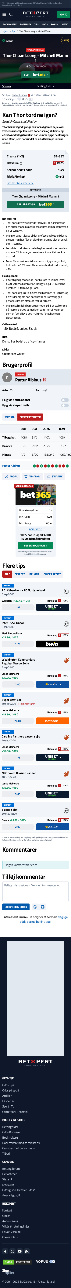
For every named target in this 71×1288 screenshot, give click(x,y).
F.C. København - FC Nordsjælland (23, 590)
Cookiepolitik (10, 1237)
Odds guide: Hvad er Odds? (18, 1190)
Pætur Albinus (19, 95)
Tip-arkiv (34, 476)
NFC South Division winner (19, 773)
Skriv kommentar (16, 907)
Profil (13, 476)
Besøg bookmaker (35, 545)
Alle (7, 574)
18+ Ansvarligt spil (43, 1281)
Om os (6, 1215)
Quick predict (52, 574)
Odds (45, 24)
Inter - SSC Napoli (13, 623)
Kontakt (7, 1210)
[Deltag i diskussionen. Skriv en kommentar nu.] (35, 891)
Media (65, 24)
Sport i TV (8, 1106)
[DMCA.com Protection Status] (17, 1262)
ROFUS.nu (36, 3)
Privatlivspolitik (11, 1231)
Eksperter (8, 1101)
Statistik (10, 417)
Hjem (5, 31)
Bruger (34, 574)
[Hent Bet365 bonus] (36, 494)
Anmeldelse (35, 529)
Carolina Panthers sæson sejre (21, 736)
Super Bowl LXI (11, 699)
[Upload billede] (42, 907)
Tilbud (6, 1153)
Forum (54, 24)
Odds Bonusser (11, 1132)
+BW (65, 40)
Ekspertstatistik (30, 417)
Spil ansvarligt (12, 3)
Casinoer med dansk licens (18, 1148)
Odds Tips (8, 1085)
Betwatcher (9, 1174)
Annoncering (10, 1221)
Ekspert (20, 574)
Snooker (6, 86)
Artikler (7, 1095)
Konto (63, 14)
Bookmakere (10, 24)
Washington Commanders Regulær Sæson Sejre (18, 661)
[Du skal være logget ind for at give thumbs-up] (19, 99)
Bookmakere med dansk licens (20, 1143)
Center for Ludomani (15, 1111)
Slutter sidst (9, 809)
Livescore (8, 1184)
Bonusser (25, 24)
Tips (36, 24)
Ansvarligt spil (11, 1195)
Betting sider (10, 1126)
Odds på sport (10, 1090)
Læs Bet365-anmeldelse (20, 183)
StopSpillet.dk (17, 5)
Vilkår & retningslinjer (15, 1226)
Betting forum (11, 1168)
